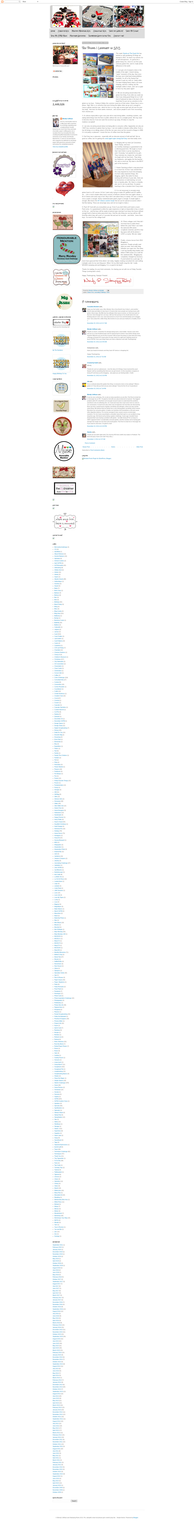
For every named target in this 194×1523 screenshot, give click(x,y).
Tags (55, 1142)
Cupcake (57, 705)
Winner (56, 1209)
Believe (56, 595)
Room (56, 1048)
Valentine (57, 1181)
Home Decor (58, 833)
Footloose (57, 771)
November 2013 (58, 1387)
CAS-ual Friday (59, 648)
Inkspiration (57, 847)
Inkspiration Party (59, 849)
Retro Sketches (59, 1041)
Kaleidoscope (58, 872)
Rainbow (57, 1030)
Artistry (56, 574)
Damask (56, 716)
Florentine (57, 764)
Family (56, 753)
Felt (55, 760)
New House (58, 966)
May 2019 (56, 1258)
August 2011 (56, 1449)
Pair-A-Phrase (58, 977)
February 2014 (57, 1380)
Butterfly (56, 622)
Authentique (58, 581)
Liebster (56, 886)
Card (55, 634)
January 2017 (57, 1300)
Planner (56, 1012)
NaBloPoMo (58, 961)
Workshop (57, 1215)
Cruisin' (56, 703)
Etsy (55, 744)
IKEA (55, 842)
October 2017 (57, 1279)
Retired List (57, 1037)
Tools (56, 1163)
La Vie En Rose (59, 879)
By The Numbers (58, 350)
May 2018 (56, 1275)
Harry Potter (58, 819)
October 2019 (57, 1256)
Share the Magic (59, 1078)
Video (56, 1186)
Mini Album (57, 922)
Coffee (56, 675)
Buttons (56, 625)
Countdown (57, 689)
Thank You (57, 1156)
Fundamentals (58, 785)
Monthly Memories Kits (81, 31)
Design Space (58, 723)
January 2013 (57, 1410)
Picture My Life (58, 1005)
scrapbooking (58, 1071)
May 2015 (56, 1345)
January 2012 (57, 1437)
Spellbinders (58, 1108)
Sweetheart (57, 1140)
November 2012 (58, 1414)
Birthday (56, 602)
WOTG (56, 1220)
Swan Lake (57, 1135)
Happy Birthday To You (60, 373)
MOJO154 (57, 936)
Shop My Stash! (132, 31)
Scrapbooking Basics (60, 1074)
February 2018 (57, 1277)
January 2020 (57, 1249)
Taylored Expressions (60, 1144)
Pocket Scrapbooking (60, 1014)
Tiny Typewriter (59, 1158)
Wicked (56, 1204)
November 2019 (58, 1254)
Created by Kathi (92, 363)
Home (53, 31)
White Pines (58, 1202)
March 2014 (56, 1377)
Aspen (56, 577)
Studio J (56, 1128)
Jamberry (57, 856)
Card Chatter (58, 636)
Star (55, 1119)
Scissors (57, 1060)
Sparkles (57, 1103)
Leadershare (58, 881)
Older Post (139, 447)
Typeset (56, 1174)
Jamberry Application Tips (99, 35)
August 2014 (56, 1366)
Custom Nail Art (59, 709)
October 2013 (57, 1389)
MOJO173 (57, 943)
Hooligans (57, 835)
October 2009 (57, 1492)
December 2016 (58, 1302)
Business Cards (59, 620)
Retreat (56, 1039)
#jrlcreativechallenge (60, 547)
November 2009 (58, 1490)
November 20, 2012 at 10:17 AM (97, 323)
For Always (57, 773)
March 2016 (56, 1323)
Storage (56, 1126)
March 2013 (56, 1405)
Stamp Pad (57, 1115)
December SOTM (59, 721)
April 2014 (56, 1375)
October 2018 (57, 1263)
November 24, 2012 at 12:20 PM (97, 426)
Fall (55, 751)
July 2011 (55, 1451)
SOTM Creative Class (60, 1101)
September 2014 (58, 1364)
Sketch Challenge (59, 1083)
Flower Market (58, 767)
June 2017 (56, 1288)
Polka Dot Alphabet (60, 1016)
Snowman (57, 1089)
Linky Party (57, 888)
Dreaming (57, 737)
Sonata (56, 1092)
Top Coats (57, 1165)
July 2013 (56, 1396)
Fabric (56, 748)
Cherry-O (57, 654)
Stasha (89, 432)
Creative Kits (63, 31)
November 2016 (58, 1304)
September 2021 (58, 1245)
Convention (57, 684)
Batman (56, 593)
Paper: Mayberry (59, 982)
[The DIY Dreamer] (65, 494)
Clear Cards (58, 668)
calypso (56, 629)
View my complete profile (60, 147)
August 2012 (56, 1421)
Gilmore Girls (58, 799)
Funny (56, 787)
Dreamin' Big (58, 735)
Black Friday (58, 604)
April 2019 (56, 1261)
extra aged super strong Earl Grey (116, 138)
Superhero (57, 1131)
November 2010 (58, 1469)
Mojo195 (57, 950)
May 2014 (56, 1373)
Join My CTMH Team (59, 35)
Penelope (57, 993)
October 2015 (57, 1334)
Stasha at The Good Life (131, 53)
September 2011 (58, 1446)
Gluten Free (90, 292)
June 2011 (56, 1453)
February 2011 (57, 1462)
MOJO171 (57, 938)
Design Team (58, 725)
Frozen (56, 783)
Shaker (56, 1076)
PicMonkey (57, 1003)
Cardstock (57, 645)
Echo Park (57, 739)
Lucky (56, 899)
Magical (56, 904)
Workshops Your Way (60, 1218)
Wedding (57, 1197)
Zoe (55, 1232)
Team (107, 292)
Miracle (56, 925)
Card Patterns (58, 641)
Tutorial (56, 1170)
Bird (55, 600)
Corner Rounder (59, 687)
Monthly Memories (60, 952)
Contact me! (119, 35)
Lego (55, 883)
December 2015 (58, 1329)
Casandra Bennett (93, 306)
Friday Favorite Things (61, 780)
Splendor (57, 1110)
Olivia (56, 968)
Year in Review (59, 1227)
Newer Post (86, 447)
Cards (56, 643)
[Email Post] (107, 290)
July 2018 (56, 1270)
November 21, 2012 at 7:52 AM (96, 357)
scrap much (57, 1062)
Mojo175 (57, 945)
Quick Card (57, 1028)
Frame (56, 778)
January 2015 (57, 1355)
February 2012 (57, 1435)
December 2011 (57, 1439)
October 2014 (57, 1362)
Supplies (57, 1133)
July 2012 (56, 1423)
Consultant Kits (99, 31)
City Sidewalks (58, 661)
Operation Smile (59, 973)
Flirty (55, 762)
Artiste (56, 572)
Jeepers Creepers (59, 858)
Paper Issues (58, 980)
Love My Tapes (59, 897)
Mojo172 (57, 941)
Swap (56, 1138)
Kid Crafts (57, 874)
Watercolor (57, 1190)
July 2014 (56, 1368)
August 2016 (56, 1311)
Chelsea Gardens (59, 652)
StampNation (58, 1117)
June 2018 (56, 1272)
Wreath (56, 1222)
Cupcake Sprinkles (60, 707)
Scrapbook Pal (58, 1069)
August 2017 (56, 1284)
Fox (55, 776)
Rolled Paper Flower (60, 1046)
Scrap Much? (58, 1064)
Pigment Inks (58, 1007)
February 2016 (57, 1325)
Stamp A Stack (58, 1112)
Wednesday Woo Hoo (61, 1199)
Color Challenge (59, 677)
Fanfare (56, 758)
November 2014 (58, 1359)
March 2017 (56, 1295)
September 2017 (58, 1281)
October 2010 (57, 1471)
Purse (56, 1025)
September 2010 (58, 1474)
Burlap (56, 618)
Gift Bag (56, 794)
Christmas (57, 659)
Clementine (57, 670)
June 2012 (56, 1426)
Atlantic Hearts (58, 579)
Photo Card (57, 996)
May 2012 (56, 1428)
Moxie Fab (57, 957)
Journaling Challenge (100, 292)
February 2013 (57, 1407)
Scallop (56, 1055)
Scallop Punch (58, 1057)
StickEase (57, 1124)
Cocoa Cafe (58, 673)
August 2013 (56, 1394)
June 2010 (56, 1478)
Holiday (56, 831)
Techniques (57, 1154)
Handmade (57, 815)
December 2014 (58, 1357)
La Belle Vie (58, 877)
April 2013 (56, 1403)
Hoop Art (57, 838)
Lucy (55, 902)
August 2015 (56, 1339)
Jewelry (56, 860)
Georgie (56, 790)
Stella (56, 1122)
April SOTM (57, 563)
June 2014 (56, 1371)
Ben (55, 597)
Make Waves (58, 909)
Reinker (56, 1035)
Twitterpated (58, 1172)
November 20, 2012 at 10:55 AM (97, 342)
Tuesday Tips (58, 1167)
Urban (56, 1179)
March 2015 (56, 1350)
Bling (55, 606)
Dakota (56, 714)
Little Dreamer (58, 890)
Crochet (56, 700)
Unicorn (56, 1176)
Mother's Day (58, 954)
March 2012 (56, 1433)
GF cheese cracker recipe (106, 201)
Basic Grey (57, 590)
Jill (88, 381)
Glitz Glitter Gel (58, 806)
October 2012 (57, 1416)
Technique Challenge (60, 1151)
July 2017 (56, 1286)
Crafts (56, 691)
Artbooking (57, 567)
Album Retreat (58, 554)
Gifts (55, 796)
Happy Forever (58, 817)
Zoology (56, 1236)
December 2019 (58, 1252)
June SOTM (58, 867)
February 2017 (57, 1297)
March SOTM (58, 911)
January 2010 (57, 1485)
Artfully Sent (58, 570)
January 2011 (57, 1465)
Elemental (57, 741)
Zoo (55, 1234)
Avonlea (56, 583)
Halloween (57, 812)
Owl (55, 975)
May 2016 (56, 1318)
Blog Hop (57, 613)
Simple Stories (58, 1080)
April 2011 (56, 1458)
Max (55, 920)
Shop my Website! (116, 31)
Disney (56, 730)
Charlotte (57, 650)
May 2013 (56, 1400)
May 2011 (56, 1455)
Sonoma (57, 1094)
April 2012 (56, 1430)
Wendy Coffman (92, 329)
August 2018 (56, 1268)
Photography (58, 1000)
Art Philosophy (58, 565)
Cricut (56, 698)
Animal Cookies (59, 561)
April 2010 (56, 1483)
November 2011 (57, 1442)
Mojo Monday (58, 931)
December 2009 (58, 1487)
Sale (55, 1053)
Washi (56, 1188)
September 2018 (58, 1265)
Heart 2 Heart (58, 822)
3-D (55, 549)
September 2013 (58, 1391)
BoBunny (57, 616)
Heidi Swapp (58, 826)
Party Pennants (59, 986)
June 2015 (56, 1343)
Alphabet (57, 558)
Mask (56, 916)
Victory (56, 1183)
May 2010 (56, 1481)
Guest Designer (59, 810)
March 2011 (56, 1460)
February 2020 (57, 1247)
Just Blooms (58, 870)
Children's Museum (60, 657)
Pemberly (57, 991)
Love (55, 893)
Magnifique (57, 906)
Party (55, 984)
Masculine (57, 913)
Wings (56, 1206)
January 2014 (57, 1382)
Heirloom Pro (58, 828)
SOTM (56, 1099)
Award (56, 586)
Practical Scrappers (60, 1018)
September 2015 (58, 1336)
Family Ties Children (60, 755)
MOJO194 (57, 948)
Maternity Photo (59, 918)
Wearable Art (58, 1195)
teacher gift (57, 1147)
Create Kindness (59, 693)
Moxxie (56, 959)
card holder (57, 638)
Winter (56, 1211)
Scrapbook (57, 1067)
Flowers (56, 769)
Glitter (56, 803)
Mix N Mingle (58, 929)
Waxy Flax (57, 1193)
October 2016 (57, 1307)
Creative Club (58, 696)
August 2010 (56, 1476)
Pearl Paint (57, 989)
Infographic (57, 845)
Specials (57, 1106)
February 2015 (57, 1352)
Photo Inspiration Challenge (62, 998)
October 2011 (57, 1444)
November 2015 (58, 1332)
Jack (55, 854)
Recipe (56, 1032)
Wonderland (58, 1213)
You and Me (58, 1229)
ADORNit (57, 551)
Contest (56, 682)
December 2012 (58, 1412)
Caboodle (57, 627)
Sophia (56, 1096)
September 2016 (58, 1309)
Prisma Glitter (58, 1021)
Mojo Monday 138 (59, 934)
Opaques (57, 970)
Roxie (56, 1051)
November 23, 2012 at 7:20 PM (96, 388)
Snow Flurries (58, 1087)
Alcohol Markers (59, 556)
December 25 (58, 719)
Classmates (58, 666)
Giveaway (57, 801)
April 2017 (56, 1293)
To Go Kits (57, 1160)
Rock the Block (58, 1044)
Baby (55, 588)
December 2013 (58, 1384)
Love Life (57, 895)
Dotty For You (58, 732)
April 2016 (56, 1320)
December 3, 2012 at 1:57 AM (96, 439)
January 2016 (57, 1327)
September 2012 (58, 1419)
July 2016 (56, 1313)
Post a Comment (90, 443)
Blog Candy (58, 611)
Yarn (55, 1225)
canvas (56, 632)
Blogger (135, 1517)
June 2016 (56, 1316)
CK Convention (59, 664)
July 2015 (56, 1341)
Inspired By (57, 851)
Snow (56, 1085)
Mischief (56, 927)
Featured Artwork (78, 35)
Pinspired (57, 1009)
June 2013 (56, 1398)
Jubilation (57, 865)
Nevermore (57, 964)
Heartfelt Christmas (60, 824)
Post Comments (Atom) (97, 450)
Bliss (55, 609)
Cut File (56, 712)
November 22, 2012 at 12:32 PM (97, 375)
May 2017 (56, 1291)
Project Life (57, 1023)
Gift (55, 792)
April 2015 (56, 1348)
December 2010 (58, 1467)
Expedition (57, 746)
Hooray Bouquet (59, 840)
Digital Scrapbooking (60, 728)
